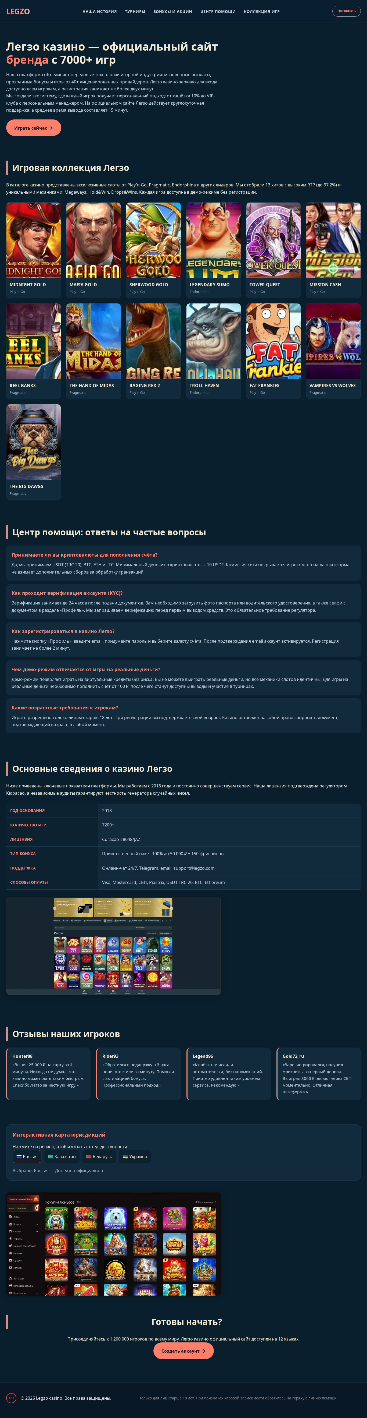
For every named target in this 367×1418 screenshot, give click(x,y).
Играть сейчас (30, 128)
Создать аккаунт (180, 1351)
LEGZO (18, 11)
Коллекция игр (262, 11)
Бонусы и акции (172, 11)
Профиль (346, 11)
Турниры (135, 11)
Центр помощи (218, 11)
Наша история (99, 11)
